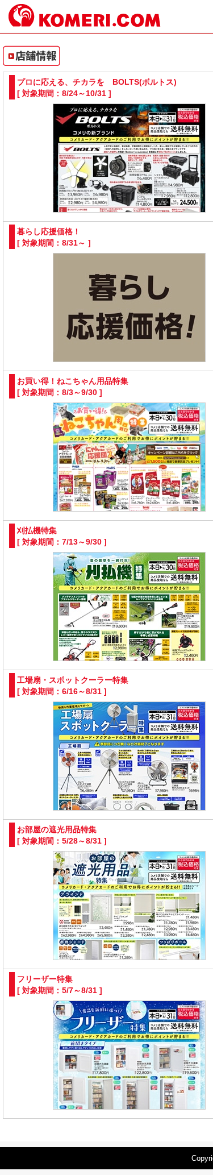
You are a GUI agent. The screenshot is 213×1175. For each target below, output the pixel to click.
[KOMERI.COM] (85, 22)
